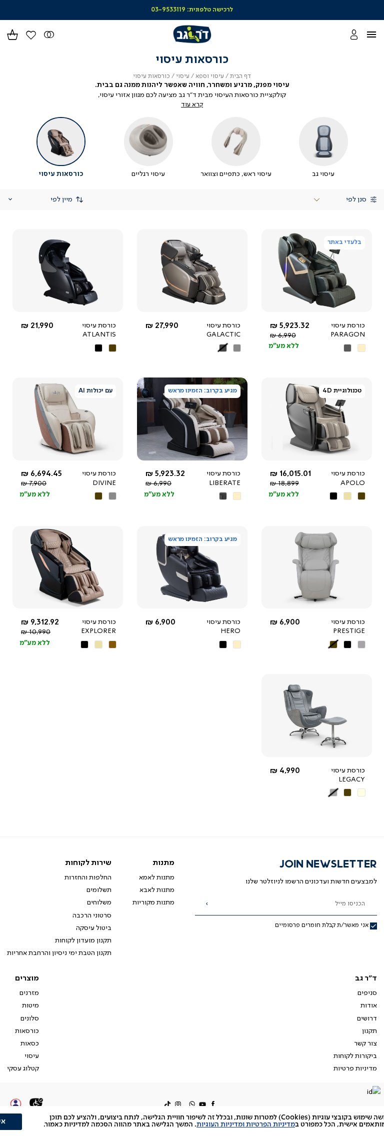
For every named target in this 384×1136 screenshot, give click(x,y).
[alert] (192, 1121)
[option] (361, 348)
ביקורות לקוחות (355, 1056)
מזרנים (29, 993)
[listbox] (342, 348)
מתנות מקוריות (153, 902)
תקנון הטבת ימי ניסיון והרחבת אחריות (59, 953)
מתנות (163, 863)
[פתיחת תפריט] (377, 34)
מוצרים (27, 978)
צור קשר (365, 1043)
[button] (13, 34)
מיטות (30, 1005)
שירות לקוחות (88, 863)
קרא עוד (192, 105)
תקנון (369, 1031)
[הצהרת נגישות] (37, 1105)
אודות (368, 1005)
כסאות (29, 1043)
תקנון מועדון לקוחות (83, 940)
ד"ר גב (366, 978)
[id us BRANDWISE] (373, 1093)
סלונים (29, 1018)
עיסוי (183, 76)
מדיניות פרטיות (355, 1068)
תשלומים (99, 890)
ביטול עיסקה (94, 928)
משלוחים (99, 902)
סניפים (367, 993)
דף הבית (240, 76)
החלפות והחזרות (88, 877)
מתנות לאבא (157, 890)
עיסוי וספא (210, 76)
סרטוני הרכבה (92, 915)
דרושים (367, 1018)
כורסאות (27, 1031)
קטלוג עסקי (23, 1068)
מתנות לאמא (156, 877)
